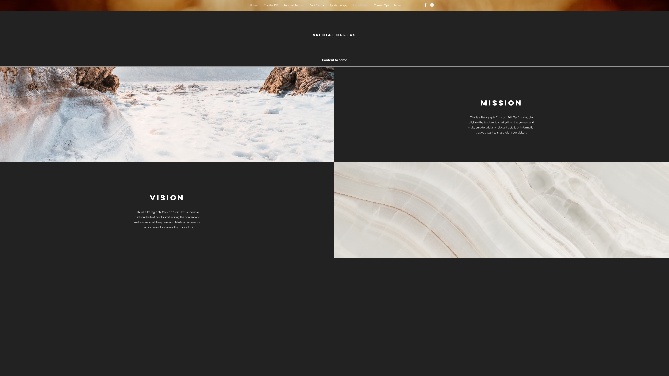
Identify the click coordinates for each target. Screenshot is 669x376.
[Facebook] (425, 5)
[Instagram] (432, 5)
